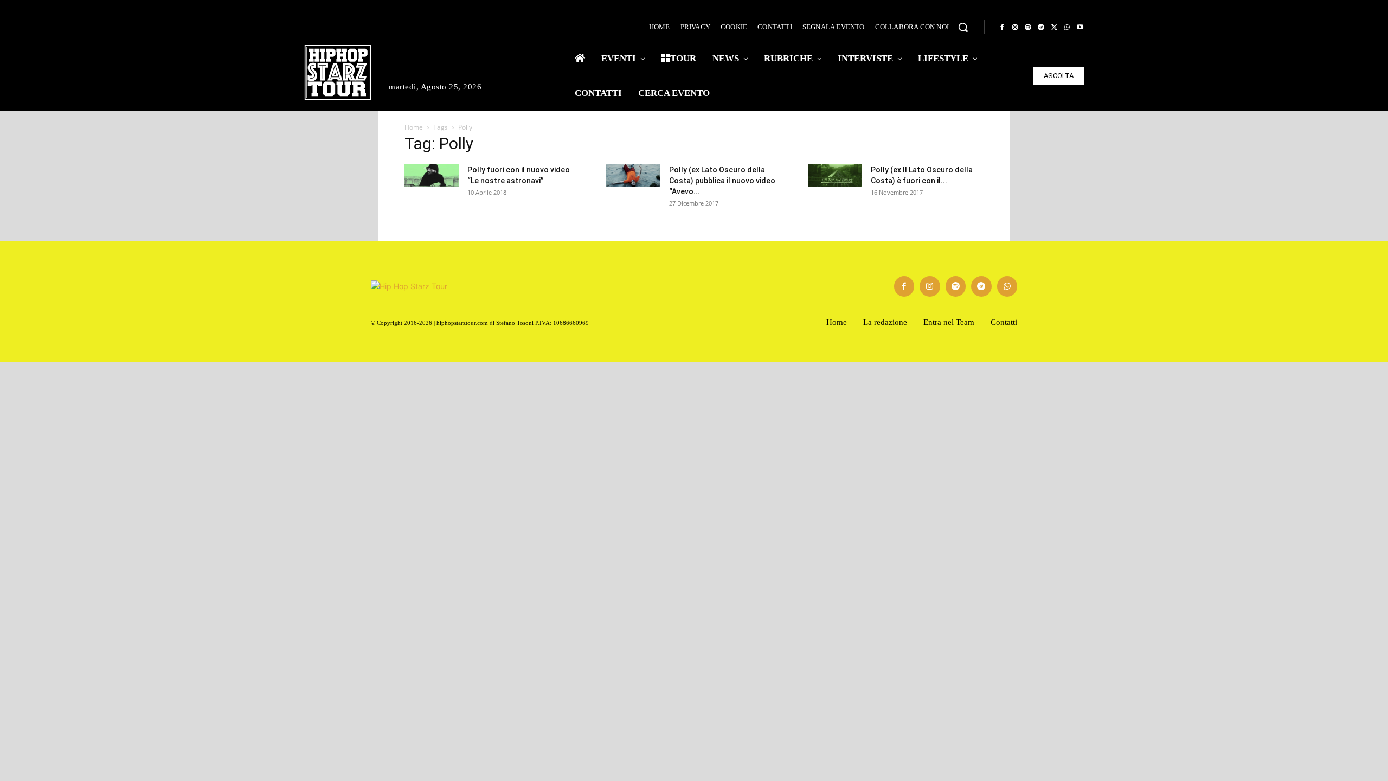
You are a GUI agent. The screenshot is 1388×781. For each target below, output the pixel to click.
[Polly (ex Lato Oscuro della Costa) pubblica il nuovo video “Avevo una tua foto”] (633, 175)
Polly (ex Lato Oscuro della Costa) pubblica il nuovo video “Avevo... (722, 180)
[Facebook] (1001, 27)
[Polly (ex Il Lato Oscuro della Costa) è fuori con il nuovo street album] (835, 175)
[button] (963, 27)
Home (413, 127)
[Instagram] (1014, 27)
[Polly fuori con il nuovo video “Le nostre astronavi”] (431, 175)
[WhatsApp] (1067, 27)
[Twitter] (1054, 27)
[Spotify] (1027, 27)
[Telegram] (1041, 27)
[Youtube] (1080, 27)
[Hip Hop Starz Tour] (337, 72)
